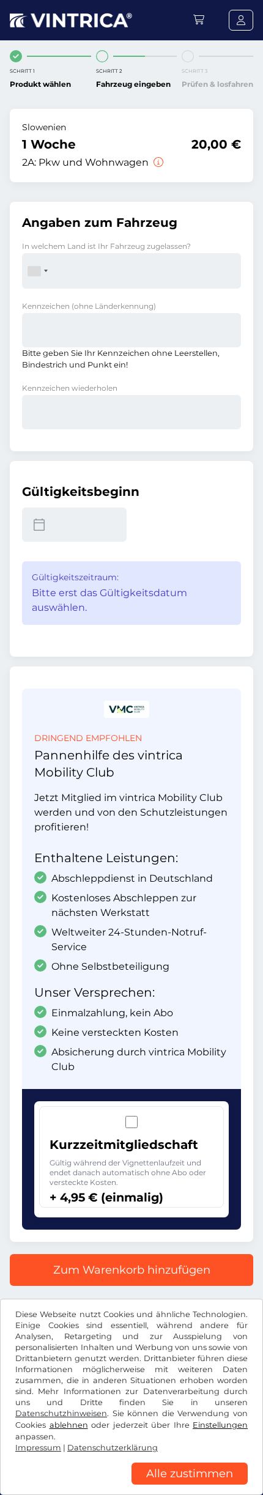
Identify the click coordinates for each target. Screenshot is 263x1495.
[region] (131, 1486)
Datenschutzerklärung (112, 1447)
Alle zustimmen (189, 1473)
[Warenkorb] (198, 20)
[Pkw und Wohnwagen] (157, 162)
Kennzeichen (89, 306)
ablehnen (69, 1425)
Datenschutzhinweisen (61, 1413)
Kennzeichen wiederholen (69, 388)
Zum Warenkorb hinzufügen (131, 1270)
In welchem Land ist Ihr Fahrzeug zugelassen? (106, 246)
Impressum (38, 1447)
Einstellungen (220, 1425)
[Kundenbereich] (241, 20)
